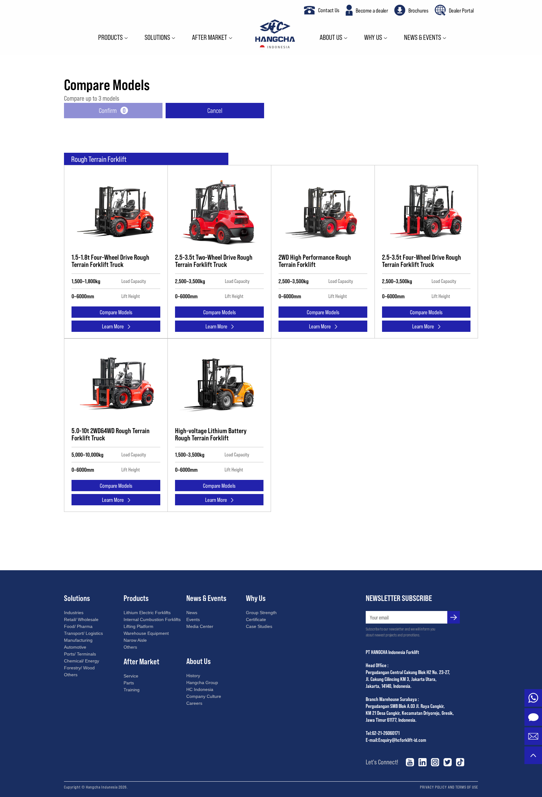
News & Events (422, 38)
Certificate (256, 619)
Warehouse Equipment (146, 633)
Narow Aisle (135, 640)
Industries (73, 612)
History (193, 675)
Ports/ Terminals (80, 653)
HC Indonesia (199, 689)
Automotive (75, 647)
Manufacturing (78, 640)
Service (131, 675)
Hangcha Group (202, 682)
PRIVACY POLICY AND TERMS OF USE (449, 787)
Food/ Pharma (78, 626)
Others (70, 674)
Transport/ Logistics (83, 633)
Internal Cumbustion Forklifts (152, 619)
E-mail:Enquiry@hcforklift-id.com (396, 740)
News (191, 612)
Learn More (113, 326)
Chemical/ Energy (81, 660)
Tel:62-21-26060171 (383, 733)
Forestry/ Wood (79, 667)
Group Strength (261, 612)
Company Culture (203, 696)
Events (193, 619)
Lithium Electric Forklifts (147, 612)
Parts (129, 682)
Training (132, 689)
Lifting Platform (138, 626)
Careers (194, 703)
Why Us (373, 38)
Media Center (199, 626)
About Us (331, 38)
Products (110, 38)
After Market (209, 38)
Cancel (214, 110)
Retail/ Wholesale (81, 619)
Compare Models (116, 312)
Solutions (157, 38)
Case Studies (259, 626)
